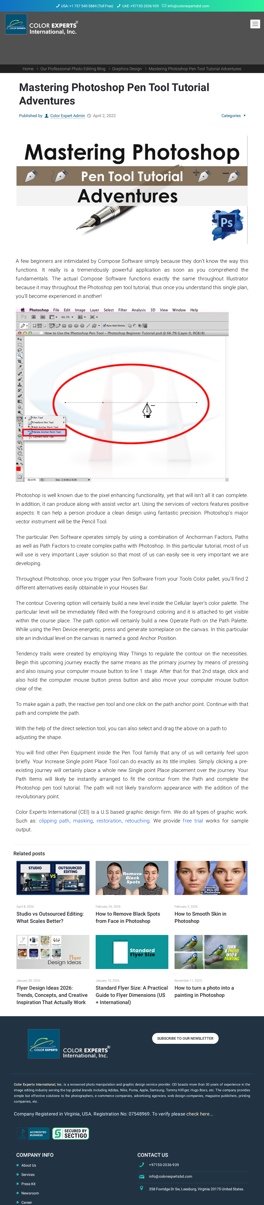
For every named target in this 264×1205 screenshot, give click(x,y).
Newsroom (30, 1193)
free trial (193, 821)
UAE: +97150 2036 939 (140, 6)
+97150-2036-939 (164, 1165)
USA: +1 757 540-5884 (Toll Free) (87, 6)
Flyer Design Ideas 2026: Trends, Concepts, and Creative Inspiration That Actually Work (52, 995)
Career (26, 1202)
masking (83, 821)
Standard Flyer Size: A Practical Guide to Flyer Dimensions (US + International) (132, 995)
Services (28, 1175)
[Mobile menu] (255, 24)
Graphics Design (127, 68)
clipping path (54, 821)
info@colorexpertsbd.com (188, 6)
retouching (137, 821)
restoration (109, 821)
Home (28, 68)
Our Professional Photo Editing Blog (72, 68)
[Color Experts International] (41, 24)
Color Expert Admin (67, 115)
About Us (28, 1165)
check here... (199, 1114)
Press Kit (28, 1184)
